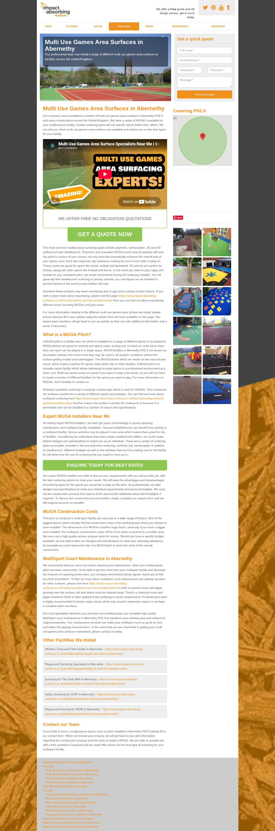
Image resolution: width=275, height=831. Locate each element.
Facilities (124, 26)
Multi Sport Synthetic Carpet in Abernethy (71, 774)
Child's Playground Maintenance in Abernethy (71, 822)
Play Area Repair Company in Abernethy (67, 818)
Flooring (72, 26)
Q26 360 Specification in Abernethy (64, 786)
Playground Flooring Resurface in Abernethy (70, 826)
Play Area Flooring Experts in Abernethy (70, 802)
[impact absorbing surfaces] (56, 9)
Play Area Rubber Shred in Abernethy (69, 778)
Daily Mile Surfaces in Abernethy (65, 806)
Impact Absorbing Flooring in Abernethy (67, 762)
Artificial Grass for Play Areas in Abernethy (72, 770)
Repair (149, 26)
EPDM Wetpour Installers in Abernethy (69, 782)
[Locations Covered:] (41, 3)
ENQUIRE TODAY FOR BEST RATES (105, 465)
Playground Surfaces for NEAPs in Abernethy (73, 814)
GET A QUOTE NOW (105, 234)
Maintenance (180, 26)
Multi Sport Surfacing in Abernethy (67, 798)
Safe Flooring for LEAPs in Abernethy (69, 810)
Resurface (218, 26)
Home (48, 26)
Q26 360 (98, 26)
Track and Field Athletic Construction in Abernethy (77, 794)
